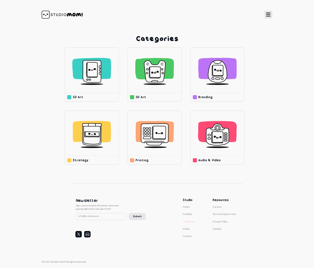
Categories (189, 221)
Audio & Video (209, 160)
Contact (187, 236)
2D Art (78, 97)
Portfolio (187, 214)
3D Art (140, 97)
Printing (141, 160)
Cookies (217, 228)
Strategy (80, 160)
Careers (217, 206)
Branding (206, 97)
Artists (186, 228)
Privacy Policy (220, 221)
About (186, 206)
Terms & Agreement (224, 214)
